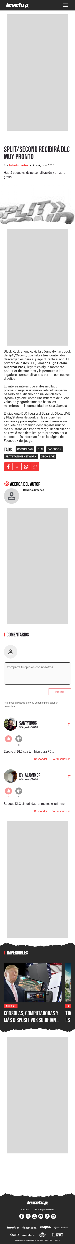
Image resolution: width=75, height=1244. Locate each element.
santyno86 (28, 723)
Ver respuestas (61, 759)
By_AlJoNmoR (29, 775)
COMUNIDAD (25, 449)
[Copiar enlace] (34, 466)
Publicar (59, 692)
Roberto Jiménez (19, 165)
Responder (40, 759)
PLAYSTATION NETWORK (20, 456)
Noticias (10, 1005)
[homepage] (17, 5)
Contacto (25, 1209)
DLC (40, 449)
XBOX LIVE (48, 456)
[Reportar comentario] (67, 725)
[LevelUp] (13, 1228)
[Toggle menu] (65, 5)
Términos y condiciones (44, 1209)
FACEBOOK (54, 449)
